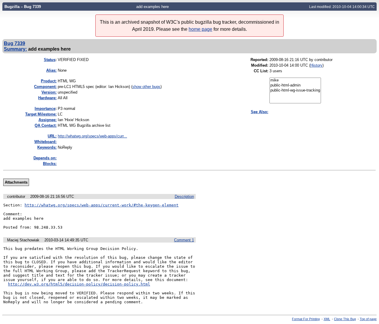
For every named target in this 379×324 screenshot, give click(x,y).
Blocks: (50, 163)
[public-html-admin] (295, 85)
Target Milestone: (41, 114)
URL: (52, 136)
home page (200, 29)
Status (49, 59)
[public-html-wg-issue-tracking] (295, 90)
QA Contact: (46, 125)
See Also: (259, 112)
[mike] (295, 80)
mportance (45, 108)
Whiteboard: (45, 141)
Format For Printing (306, 319)
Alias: (51, 70)
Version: (49, 92)
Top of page (368, 319)
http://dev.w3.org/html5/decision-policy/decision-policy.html (79, 284)
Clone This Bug (345, 319)
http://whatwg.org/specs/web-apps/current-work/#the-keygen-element (102, 205)
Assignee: (47, 120)
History (316, 65)
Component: (45, 86)
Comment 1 (184, 240)
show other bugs (146, 86)
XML (327, 319)
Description (184, 196)
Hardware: (47, 98)
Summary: (15, 49)
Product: (49, 81)
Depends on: (45, 158)
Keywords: (47, 147)
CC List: (261, 71)
